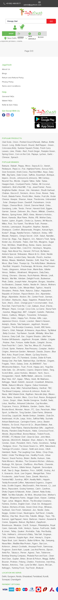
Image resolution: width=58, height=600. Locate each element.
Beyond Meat (16, 434)
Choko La (29, 221)
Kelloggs (6, 382)
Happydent (46, 291)
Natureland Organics (34, 483)
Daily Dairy (44, 272)
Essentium (41, 175)
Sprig (53, 239)
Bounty (5, 431)
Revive (45, 193)
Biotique (51, 175)
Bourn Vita (24, 516)
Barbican (33, 519)
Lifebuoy (50, 461)
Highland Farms (34, 169)
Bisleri (27, 458)
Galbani (35, 306)
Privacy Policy (7, 82)
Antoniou (14, 565)
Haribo (26, 285)
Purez (49, 187)
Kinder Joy (7, 242)
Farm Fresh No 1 (9, 346)
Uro (33, 239)
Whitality (40, 333)
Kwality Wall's (36, 480)
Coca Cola (30, 309)
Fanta (35, 443)
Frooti (30, 367)
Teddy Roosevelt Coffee (13, 483)
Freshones (40, 562)
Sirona (49, 343)
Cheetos (50, 212)
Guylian (15, 559)
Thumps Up (24, 263)
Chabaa (5, 193)
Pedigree (7, 446)
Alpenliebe (14, 297)
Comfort (16, 230)
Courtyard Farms (23, 184)
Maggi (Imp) (16, 312)
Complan (43, 349)
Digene (28, 385)
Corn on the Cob (23, 154)
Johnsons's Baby (25, 534)
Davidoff (29, 202)
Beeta (13, 324)
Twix (38, 553)
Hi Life (16, 419)
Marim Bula (38, 269)
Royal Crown (19, 355)
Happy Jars (39, 367)
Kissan (22, 190)
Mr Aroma (38, 266)
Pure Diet (6, 306)
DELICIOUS (16, 440)
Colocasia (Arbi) (9, 148)
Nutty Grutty (45, 492)
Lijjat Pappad (16, 519)
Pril (12, 464)
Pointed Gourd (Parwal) (30, 142)
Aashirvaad (7, 419)
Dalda (11, 282)
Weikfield (21, 260)
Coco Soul (33, 397)
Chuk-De (50, 416)
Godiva (33, 358)
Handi (18, 376)
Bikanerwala (27, 230)
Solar (5, 202)
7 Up (29, 187)
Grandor (17, 397)
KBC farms (46, 327)
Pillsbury (6, 318)
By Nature (45, 251)
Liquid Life (17, 416)
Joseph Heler (21, 282)
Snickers (24, 193)
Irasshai (6, 312)
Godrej (47, 470)
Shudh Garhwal (48, 190)
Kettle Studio (30, 343)
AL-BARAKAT (36, 364)
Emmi (43, 254)
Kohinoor (6, 547)
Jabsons (39, 376)
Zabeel (35, 492)
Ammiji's (6, 324)
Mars (24, 397)
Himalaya (6, 428)
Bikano (52, 394)
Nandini (45, 227)
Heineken (35, 190)
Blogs (4, 73)
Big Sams (11, 175)
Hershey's (37, 248)
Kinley (45, 233)
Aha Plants (39, 464)
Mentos (5, 215)
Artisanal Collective (26, 403)
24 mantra (21, 370)
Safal (38, 181)
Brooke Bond (8, 410)
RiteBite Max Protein (22, 544)
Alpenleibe (46, 294)
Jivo (35, 510)
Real (48, 406)
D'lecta (49, 306)
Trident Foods (43, 434)
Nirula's (5, 279)
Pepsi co (17, 169)
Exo (23, 336)
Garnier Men (16, 248)
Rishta (32, 218)
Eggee (49, 209)
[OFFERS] (21, 33)
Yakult (14, 382)
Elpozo (50, 550)
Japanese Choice (10, 321)
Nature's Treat (42, 239)
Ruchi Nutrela (34, 276)
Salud (42, 236)
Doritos (13, 504)
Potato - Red (21, 151)
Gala (48, 458)
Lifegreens (14, 269)
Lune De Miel (31, 565)
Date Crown (22, 175)
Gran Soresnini (9, 172)
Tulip (38, 531)
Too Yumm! (18, 224)
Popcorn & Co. (27, 425)
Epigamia (13, 522)
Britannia (49, 382)
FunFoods (45, 528)
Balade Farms (15, 196)
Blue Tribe (7, 379)
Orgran (47, 538)
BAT (25, 312)
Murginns (43, 242)
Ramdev (30, 260)
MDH (26, 480)
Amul (13, 388)
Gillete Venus (25, 467)
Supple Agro (23, 538)
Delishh (21, 382)
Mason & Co (34, 254)
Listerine (12, 538)
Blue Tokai (13, 263)
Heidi (33, 379)
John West (45, 437)
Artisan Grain (26, 269)
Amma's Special (9, 254)
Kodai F (5, 233)
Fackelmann (39, 202)
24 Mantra (24, 406)
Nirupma (47, 248)
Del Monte (41, 361)
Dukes (5, 315)
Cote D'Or (27, 248)
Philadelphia (43, 525)
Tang (52, 370)
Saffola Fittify (39, 419)
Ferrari (29, 209)
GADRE (39, 470)
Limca (40, 422)
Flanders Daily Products (20, 431)
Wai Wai (13, 279)
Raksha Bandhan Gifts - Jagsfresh (38, 428)
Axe (51, 425)
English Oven (24, 504)
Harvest (27, 251)
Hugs (4, 251)
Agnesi (31, 553)
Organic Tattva (28, 181)
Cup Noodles (42, 403)
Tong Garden (25, 413)
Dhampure (7, 230)
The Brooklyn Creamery (22, 327)
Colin (20, 288)
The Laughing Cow (26, 452)
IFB (37, 218)
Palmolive (50, 312)
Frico (32, 470)
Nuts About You (15, 251)
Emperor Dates (42, 370)
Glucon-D (14, 193)
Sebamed (27, 510)
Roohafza (30, 531)
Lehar (11, 501)
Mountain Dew (40, 495)
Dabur (37, 291)
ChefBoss (28, 464)
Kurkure (41, 458)
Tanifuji (53, 443)
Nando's (23, 540)
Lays (45, 318)
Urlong (5, 276)
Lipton (12, 221)
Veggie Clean (33, 498)
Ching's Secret (26, 236)
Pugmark (37, 467)
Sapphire (33, 300)
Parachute (45, 410)
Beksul (22, 522)
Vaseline (51, 282)
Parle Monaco (8, 461)
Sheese (22, 199)
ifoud (42, 306)
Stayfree (37, 227)
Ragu (14, 239)
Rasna (42, 397)
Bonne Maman (29, 434)
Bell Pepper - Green (45, 145)
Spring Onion (8, 154)
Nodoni (23, 297)
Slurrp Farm (51, 309)
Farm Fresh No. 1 (19, 306)
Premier (44, 224)
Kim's (29, 443)
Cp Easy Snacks (40, 355)
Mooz (5, 263)
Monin (26, 501)
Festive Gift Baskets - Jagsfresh (16, 339)
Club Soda (7, 142)
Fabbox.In (36, 233)
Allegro (5, 248)
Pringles (37, 230)
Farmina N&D (8, 480)
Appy (25, 300)
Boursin (5, 562)
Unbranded (51, 199)
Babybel (26, 440)
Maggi (45, 559)
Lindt (51, 276)
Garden (34, 406)
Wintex (5, 260)
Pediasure (7, 169)
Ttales (26, 242)
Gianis (39, 245)
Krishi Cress (22, 172)
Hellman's (12, 534)
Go (14, 370)
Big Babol (30, 522)
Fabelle (33, 516)
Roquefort (27, 227)
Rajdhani (30, 394)
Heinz (25, 519)
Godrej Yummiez (27, 489)
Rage (17, 470)
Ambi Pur (6, 553)
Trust (23, 367)
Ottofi (48, 449)
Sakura (44, 285)
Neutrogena (29, 513)
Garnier (5, 212)
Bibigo (41, 516)
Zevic (17, 303)
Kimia (32, 215)
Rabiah (14, 166)
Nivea (5, 394)
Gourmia (6, 388)
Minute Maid (29, 288)
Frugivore (6, 550)
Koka (9, 355)
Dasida (40, 352)
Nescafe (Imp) (41, 394)
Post (10, 224)
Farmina (5, 504)
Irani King (51, 562)
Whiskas (48, 507)
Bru (29, 212)
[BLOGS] (41, 33)
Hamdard (6, 452)
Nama (10, 397)
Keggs (5, 513)
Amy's (10, 303)
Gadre (42, 406)
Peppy (21, 166)
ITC (33, 410)
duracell (30, 382)
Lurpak (26, 550)
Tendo (21, 209)
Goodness (44, 443)
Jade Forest (19, 477)
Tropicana (6, 406)
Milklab (42, 212)
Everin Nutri (17, 550)
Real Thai (44, 260)
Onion (16, 142)
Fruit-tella (47, 346)
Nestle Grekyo (29, 416)
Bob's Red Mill (19, 187)
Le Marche (13, 413)
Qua (38, 410)
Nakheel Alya (29, 361)
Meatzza (18, 525)
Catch (20, 346)
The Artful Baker (38, 263)
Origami (51, 361)
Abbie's (40, 440)
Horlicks (6, 227)
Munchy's (44, 477)
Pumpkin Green (48, 151)
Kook (17, 473)
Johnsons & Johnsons (27, 178)
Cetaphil (32, 312)
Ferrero (14, 467)
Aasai (30, 199)
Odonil (27, 205)
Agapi (20, 379)
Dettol (5, 455)
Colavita (50, 513)
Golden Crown (16, 513)
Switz (51, 400)
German (49, 297)
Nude (14, 452)
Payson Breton (28, 294)
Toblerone (46, 553)
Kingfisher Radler (10, 190)
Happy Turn (23, 318)
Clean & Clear (33, 437)
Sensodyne (47, 467)
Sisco (47, 373)
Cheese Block (16, 205)
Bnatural (40, 568)
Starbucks (17, 300)
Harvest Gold (39, 209)
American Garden (18, 352)
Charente (49, 464)
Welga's (22, 315)
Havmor (42, 519)
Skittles (12, 272)
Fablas (35, 184)
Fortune (19, 343)
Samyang (50, 540)
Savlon (5, 221)
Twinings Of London (11, 449)
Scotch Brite (7, 373)
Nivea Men (7, 544)
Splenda (6, 440)
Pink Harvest (41, 486)
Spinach (15, 157)
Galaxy (20, 364)
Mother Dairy (46, 218)
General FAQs (8, 96)
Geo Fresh (16, 510)
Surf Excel (40, 513)
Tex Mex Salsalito (16, 495)
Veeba (37, 196)
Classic (24, 449)
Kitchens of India (17, 507)
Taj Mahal (52, 330)
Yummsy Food (18, 568)
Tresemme (32, 315)
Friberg (22, 562)
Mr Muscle (48, 221)
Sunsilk (31, 333)
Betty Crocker (9, 333)
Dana (28, 477)
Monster (19, 410)
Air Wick (29, 495)
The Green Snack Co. (29, 446)
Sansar (13, 212)
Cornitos (48, 376)
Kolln (20, 528)
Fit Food (36, 251)
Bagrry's (27, 239)
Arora (32, 193)
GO (51, 21)
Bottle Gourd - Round (25, 145)
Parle (22, 291)
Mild (19, 388)
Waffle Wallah (27, 376)
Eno (38, 294)
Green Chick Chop (34, 507)
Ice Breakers (8, 285)
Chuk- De (36, 504)
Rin (29, 297)
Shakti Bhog (22, 245)
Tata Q (11, 470)
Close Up (6, 239)
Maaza (12, 260)
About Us (6, 69)
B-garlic (20, 221)
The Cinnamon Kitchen (35, 461)
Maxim (29, 355)
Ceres (6, 400)
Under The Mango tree (19, 455)
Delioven (22, 212)
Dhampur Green (16, 202)
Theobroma (39, 199)
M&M (4, 495)
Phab (4, 282)
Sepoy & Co (37, 166)
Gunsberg (7, 209)
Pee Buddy (46, 531)
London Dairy (20, 257)
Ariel (32, 538)
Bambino (25, 470)
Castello (41, 312)
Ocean (22, 321)
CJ (49, 486)
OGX (36, 236)
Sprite (12, 349)
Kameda (12, 218)
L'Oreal (5, 349)
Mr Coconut (44, 184)
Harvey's (39, 538)
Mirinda (44, 276)
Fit (46, 440)
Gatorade (13, 528)
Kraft (4, 470)
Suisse (36, 528)
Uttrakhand (22, 272)
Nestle (40, 510)
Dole (26, 364)
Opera (41, 565)
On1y (4, 538)
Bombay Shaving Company (14, 556)
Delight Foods (33, 279)
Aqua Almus (41, 330)
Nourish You (7, 181)
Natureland (50, 446)
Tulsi (4, 534)
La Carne (40, 309)
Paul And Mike (35, 172)
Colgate (51, 339)
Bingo (5, 297)
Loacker (31, 321)
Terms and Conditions (11, 86)
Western (33, 373)
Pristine (6, 343)
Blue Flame (22, 218)
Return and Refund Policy (13, 78)
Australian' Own (9, 358)
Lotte (15, 209)
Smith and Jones (37, 449)
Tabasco (15, 553)
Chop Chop (48, 452)
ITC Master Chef (18, 437)
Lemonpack (16, 227)
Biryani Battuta (41, 425)
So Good (15, 425)
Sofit (37, 260)
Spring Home (16, 215)
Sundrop (19, 480)
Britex (23, 559)
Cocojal (21, 309)
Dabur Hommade (40, 385)
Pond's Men (27, 196)
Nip (43, 540)
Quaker (21, 531)
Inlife (39, 318)
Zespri (13, 400)
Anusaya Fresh (35, 547)
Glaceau (23, 276)
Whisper (6, 309)
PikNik (5, 385)
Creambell (39, 382)
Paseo (35, 212)
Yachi (40, 373)
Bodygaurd (51, 397)
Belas (39, 452)
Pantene (20, 349)
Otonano (13, 276)
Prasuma (6, 467)
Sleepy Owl (7, 361)
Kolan (28, 492)
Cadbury (13, 315)
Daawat (18, 285)
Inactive (47, 257)
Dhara (10, 257)
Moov (28, 166)
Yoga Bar (49, 367)
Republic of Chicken (11, 294)
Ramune (6, 166)
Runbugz (6, 464)
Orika (48, 205)
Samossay (48, 547)
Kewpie (14, 199)
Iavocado (47, 245)
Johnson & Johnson (31, 391)
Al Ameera (30, 330)
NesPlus (12, 403)
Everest (5, 519)
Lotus (4, 403)
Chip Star (14, 516)
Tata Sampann (23, 324)
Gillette (43, 339)
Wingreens (33, 272)
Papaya (35, 154)
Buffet (52, 559)
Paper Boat (7, 540)
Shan (33, 440)
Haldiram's (7, 187)
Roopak (36, 339)
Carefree (46, 489)
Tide (21, 565)
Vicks (29, 419)
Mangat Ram (39, 473)
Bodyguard (46, 504)
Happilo (46, 480)
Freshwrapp (27, 266)
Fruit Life (46, 196)
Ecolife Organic (15, 486)
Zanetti (35, 477)
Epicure (19, 464)
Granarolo (9, 473)
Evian (13, 443)
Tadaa (45, 181)
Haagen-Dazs (8, 184)
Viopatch (16, 266)
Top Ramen (22, 333)
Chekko (30, 562)
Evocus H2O (48, 169)
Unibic (14, 318)
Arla (4, 397)
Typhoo (39, 288)
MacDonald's (29, 486)
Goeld (37, 327)
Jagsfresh (36, 324)
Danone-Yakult (38, 205)
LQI (29, 306)
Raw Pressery (31, 349)
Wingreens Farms (18, 498)
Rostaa (33, 318)
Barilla (34, 458)
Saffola (32, 175)
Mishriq (5, 516)
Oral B (26, 525)
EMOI (26, 215)
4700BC (6, 437)
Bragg (13, 233)
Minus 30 (37, 346)
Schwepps (43, 315)
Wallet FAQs (7, 101)
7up (20, 239)
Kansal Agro (48, 230)
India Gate (7, 370)
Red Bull (7, 266)
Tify (53, 516)
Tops (47, 516)
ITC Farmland (23, 358)
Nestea (5, 565)
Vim (28, 190)
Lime (12, 151)
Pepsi (13, 309)
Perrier (24, 553)
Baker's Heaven (43, 321)
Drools (13, 178)
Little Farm (46, 336)
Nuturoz (29, 291)
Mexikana (51, 263)
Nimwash (31, 352)
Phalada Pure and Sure (37, 556)
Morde (17, 181)
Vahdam (22, 279)
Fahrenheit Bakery (30, 388)
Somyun (33, 525)
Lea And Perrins (38, 550)
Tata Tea (28, 346)
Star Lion (43, 544)
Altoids (5, 434)
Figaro (35, 544)
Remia (32, 245)
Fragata (5, 364)
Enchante (17, 242)
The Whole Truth (32, 224)
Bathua (45, 142)
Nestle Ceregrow (32, 400)
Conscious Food (46, 431)
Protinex (14, 562)
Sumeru (38, 221)
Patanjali (20, 330)
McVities (12, 245)
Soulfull (44, 400)
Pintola (16, 291)
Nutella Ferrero (24, 233)
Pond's (40, 257)
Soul (51, 303)
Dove (38, 193)
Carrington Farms (28, 422)
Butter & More (34, 540)
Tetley (14, 531)
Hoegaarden (8, 376)
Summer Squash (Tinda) (28, 148)
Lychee (43, 154)
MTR (42, 446)
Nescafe (32, 257)
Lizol (15, 540)
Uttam (20, 400)
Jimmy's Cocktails (19, 547)
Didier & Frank (45, 358)
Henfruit (43, 388)
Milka (4, 224)
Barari (5, 218)
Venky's (28, 528)
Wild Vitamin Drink (16, 394)
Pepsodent (13, 489)
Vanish (47, 166)
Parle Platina (17, 428)
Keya (45, 172)
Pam (13, 343)
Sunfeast (6, 510)
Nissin (27, 410)
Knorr (15, 446)
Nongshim (33, 282)
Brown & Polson (34, 559)
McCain (48, 565)
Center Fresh (38, 297)
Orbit (12, 330)
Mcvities (20, 461)
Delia (47, 510)
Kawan (44, 498)
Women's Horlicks (44, 215)
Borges (42, 282)
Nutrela (13, 288)
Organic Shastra (33, 336)
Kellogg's (6, 568)
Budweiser (46, 279)
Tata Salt (38, 534)
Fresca (15, 406)
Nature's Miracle (16, 385)
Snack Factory (16, 458)
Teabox (5, 507)
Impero (5, 178)
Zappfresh (41, 522)
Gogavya (47, 534)
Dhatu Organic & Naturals (13, 492)
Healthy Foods (37, 455)
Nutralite (50, 236)
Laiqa (23, 419)
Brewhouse (7, 525)
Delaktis (41, 416)
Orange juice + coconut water (34, 303)
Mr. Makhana (43, 379)
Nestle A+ (35, 285)
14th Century (44, 178)
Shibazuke (22, 254)
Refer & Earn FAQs (10, 105)
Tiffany (27, 379)
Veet (52, 260)
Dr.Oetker (6, 300)
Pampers (14, 236)
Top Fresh (30, 568)
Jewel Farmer (39, 187)
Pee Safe (18, 361)
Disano (47, 352)
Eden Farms (38, 413)
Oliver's (5, 330)
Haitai (34, 431)
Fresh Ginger (34, 151)
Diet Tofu (34, 242)
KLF (14, 379)
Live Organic (27, 473)
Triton (13, 364)
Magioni (18, 501)
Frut (24, 169)
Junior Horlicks (21, 373)
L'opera (30, 370)
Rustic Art (45, 391)
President (21, 443)
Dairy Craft (16, 336)
